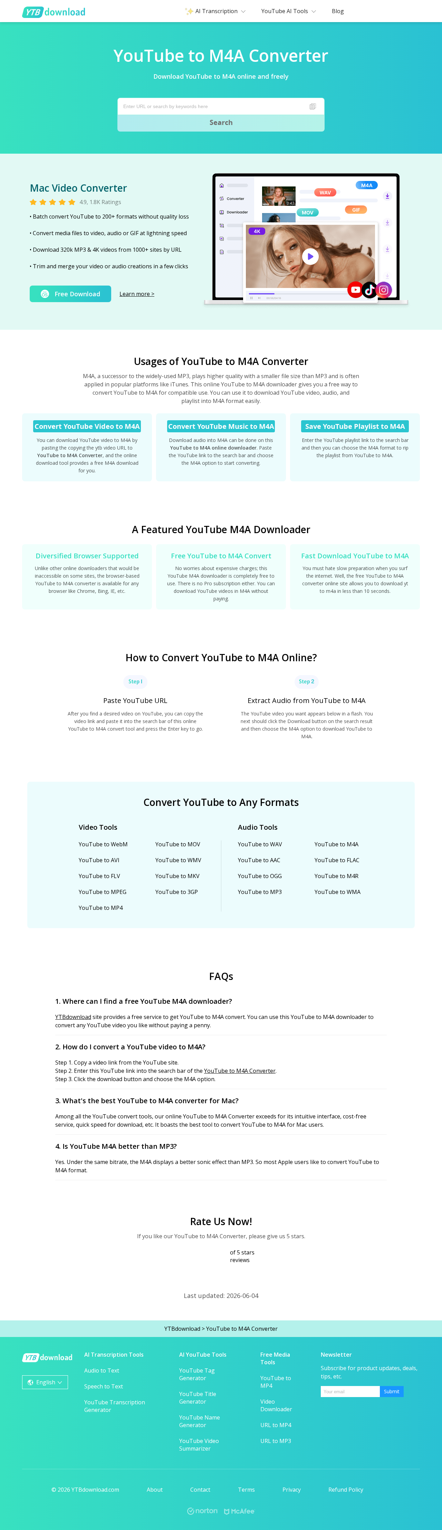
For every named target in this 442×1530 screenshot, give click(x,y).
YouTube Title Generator (197, 1397)
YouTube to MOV (177, 844)
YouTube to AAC (259, 860)
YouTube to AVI (99, 860)
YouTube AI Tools (284, 11)
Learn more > (136, 294)
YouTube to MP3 (260, 892)
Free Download (77, 294)
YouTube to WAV (260, 844)
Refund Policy (345, 1489)
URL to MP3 (275, 1441)
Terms (246, 1489)
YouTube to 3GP (176, 892)
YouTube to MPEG (102, 892)
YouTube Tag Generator (197, 1374)
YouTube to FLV (99, 876)
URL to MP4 (275, 1425)
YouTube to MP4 (101, 908)
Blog (338, 11)
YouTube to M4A (336, 844)
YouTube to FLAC (337, 860)
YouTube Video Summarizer (199, 1444)
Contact (200, 1489)
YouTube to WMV (178, 860)
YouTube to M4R (336, 876)
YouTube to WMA (338, 892)
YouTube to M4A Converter (240, 1071)
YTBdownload (73, 1017)
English (45, 1382)
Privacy (291, 1489)
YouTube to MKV (177, 876)
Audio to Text (101, 1370)
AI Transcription (216, 11)
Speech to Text (103, 1386)
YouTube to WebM (103, 844)
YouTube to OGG (260, 876)
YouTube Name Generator (199, 1421)
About (155, 1489)
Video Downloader (276, 1405)
